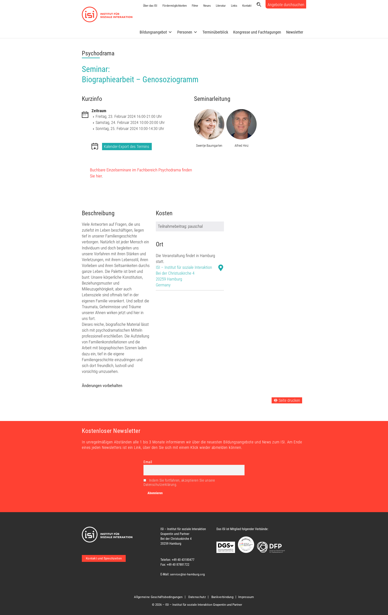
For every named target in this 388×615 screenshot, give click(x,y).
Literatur (221, 5)
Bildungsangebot (153, 32)
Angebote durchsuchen (286, 4)
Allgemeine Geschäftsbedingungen (158, 597)
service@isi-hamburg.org (187, 574)
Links (234, 5)
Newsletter (294, 32)
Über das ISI (150, 5)
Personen (184, 32)
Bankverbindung (222, 597)
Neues (207, 5)
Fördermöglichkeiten (174, 5)
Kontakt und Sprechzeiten (104, 558)
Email (147, 462)
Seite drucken (289, 400)
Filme (195, 5)
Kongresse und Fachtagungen (257, 32)
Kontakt (246, 5)
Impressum (246, 597)
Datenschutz (197, 597)
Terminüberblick (215, 32)
